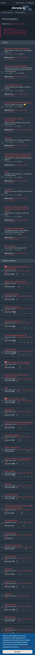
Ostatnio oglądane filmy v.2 (15, 335)
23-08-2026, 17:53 (26, 486)
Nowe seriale (9, 471)
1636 (27, 355)
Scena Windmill (10, 533)
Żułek (18, 449)
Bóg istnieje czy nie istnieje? (18, 362)
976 (25, 313)
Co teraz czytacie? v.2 (13, 321)
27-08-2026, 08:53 (27, 379)
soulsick (18, 271)
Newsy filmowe (10, 605)
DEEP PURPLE (9, 617)
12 (32, 402)
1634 (19, 355)
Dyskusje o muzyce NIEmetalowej (18, 103)
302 (32, 328)
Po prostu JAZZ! (11, 495)
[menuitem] (3, 3)
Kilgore (18, 497)
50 (29, 586)
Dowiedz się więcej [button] (26, 647)
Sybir (22, 24)
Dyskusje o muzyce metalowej (16, 49)
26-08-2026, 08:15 (26, 390)
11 (29, 402)
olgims (18, 351)
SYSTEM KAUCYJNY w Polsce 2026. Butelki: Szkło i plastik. (18, 507)
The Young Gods (10, 520)
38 (23, 498)
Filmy (6, 172)
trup (17, 486)
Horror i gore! (9, 581)
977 (28, 313)
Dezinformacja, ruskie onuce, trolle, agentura (16, 376)
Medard (18, 323)
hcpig (18, 379)
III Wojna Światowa (11, 307)
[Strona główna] (18, 8)
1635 (23, 355)
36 (29, 561)
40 (29, 498)
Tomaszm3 (19, 571)
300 (25, 328)
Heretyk (18, 24)
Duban (18, 364)
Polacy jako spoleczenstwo (15, 281)
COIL (6, 388)
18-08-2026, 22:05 (27, 547)
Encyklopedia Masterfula (14, 229)
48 (23, 586)
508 (28, 342)
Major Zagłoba (20, 424)
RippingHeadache (21, 296)
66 (32, 487)
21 (32, 299)
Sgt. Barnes (19, 522)
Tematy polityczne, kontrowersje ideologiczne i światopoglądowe (18, 155)
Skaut (16, 239)
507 (24, 342)
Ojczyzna (8, 484)
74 (26, 380)
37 (32, 561)
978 (32, 313)
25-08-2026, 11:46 (26, 401)
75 (29, 380)
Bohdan (18, 437)
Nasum (13, 24)
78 (32, 464)
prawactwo (9, 628)
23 (29, 415)
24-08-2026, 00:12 (27, 473)
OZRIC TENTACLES (11, 448)
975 (21, 313)
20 (29, 299)
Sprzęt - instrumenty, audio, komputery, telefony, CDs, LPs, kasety (16, 209)
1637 (31, 355)
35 (26, 561)
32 (29, 274)
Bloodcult (19, 535)
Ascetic (18, 510)
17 (29, 391)
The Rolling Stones (12, 435)
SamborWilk (19, 337)
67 (29, 610)
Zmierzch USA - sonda (16, 399)
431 (21, 476)
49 (26, 586)
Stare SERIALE (10, 556)
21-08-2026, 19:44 (27, 497)
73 (23, 380)
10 (32, 287)
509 (32, 342)
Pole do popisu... (10, 19)
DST (17, 401)
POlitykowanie (10, 350)
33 (32, 274)
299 (21, 328)
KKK (17, 390)
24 (32, 415)
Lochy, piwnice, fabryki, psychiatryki (14, 120)
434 (32, 476)
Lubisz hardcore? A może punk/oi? (18, 459)
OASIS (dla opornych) (13, 545)
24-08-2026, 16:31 (26, 449)
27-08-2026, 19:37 (27, 351)
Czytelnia (8, 189)
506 (21, 342)
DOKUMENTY (9, 410)
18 (24, 299)
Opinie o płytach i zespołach (15, 66)
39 (26, 498)
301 (28, 328)
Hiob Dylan (8, 594)
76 (32, 380)
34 (23, 561)
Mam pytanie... (10, 246)
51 (32, 586)
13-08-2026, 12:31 (26, 619)
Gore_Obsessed (9, 59)
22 (26, 415)
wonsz (18, 460)
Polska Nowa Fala (11, 294)
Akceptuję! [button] (17, 651)
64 (26, 487)
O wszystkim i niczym (13, 85)
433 (28, 476)
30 (23, 274)
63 (23, 487)
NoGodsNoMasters (22, 308)
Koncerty (8, 138)
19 (26, 299)
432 (24, 476)
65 (29, 487)
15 (24, 391)
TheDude (19, 283)
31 (26, 274)
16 (26, 391)
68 (32, 610)
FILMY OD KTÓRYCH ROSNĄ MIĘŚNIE (18, 422)
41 (32, 498)
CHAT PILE (8, 569)
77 (29, 464)
